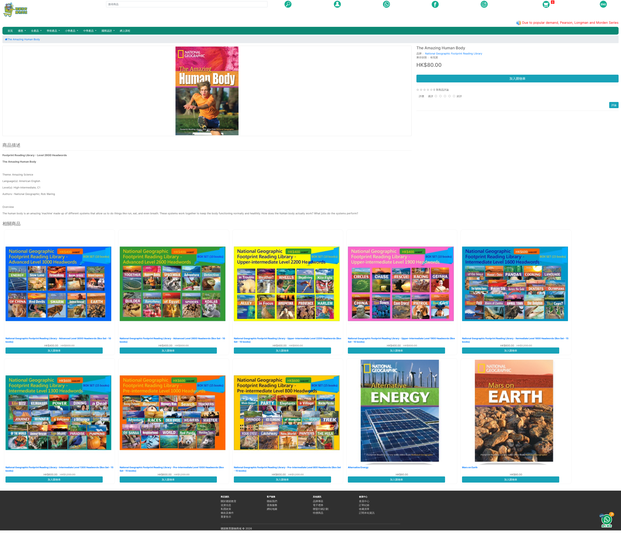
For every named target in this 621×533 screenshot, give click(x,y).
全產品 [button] (35, 30)
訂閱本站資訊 (367, 512)
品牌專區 (318, 501)
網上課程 (125, 30)
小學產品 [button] (70, 30)
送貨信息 (226, 505)
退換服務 (272, 505)
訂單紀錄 (364, 505)
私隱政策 (226, 509)
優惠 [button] (21, 30)
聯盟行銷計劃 (320, 509)
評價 (421, 96)
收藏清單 (364, 509)
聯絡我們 (272, 501)
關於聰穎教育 (228, 501)
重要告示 (226, 516)
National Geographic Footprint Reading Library (453, 53)
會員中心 (364, 501)
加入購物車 (517, 78)
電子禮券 (318, 505)
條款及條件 (227, 512)
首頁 (10, 30)
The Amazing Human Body (23, 39)
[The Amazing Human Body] (207, 91)
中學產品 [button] (88, 30)
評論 (613, 105)
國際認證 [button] (107, 30)
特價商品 (318, 512)
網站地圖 (272, 509)
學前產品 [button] (52, 30)
